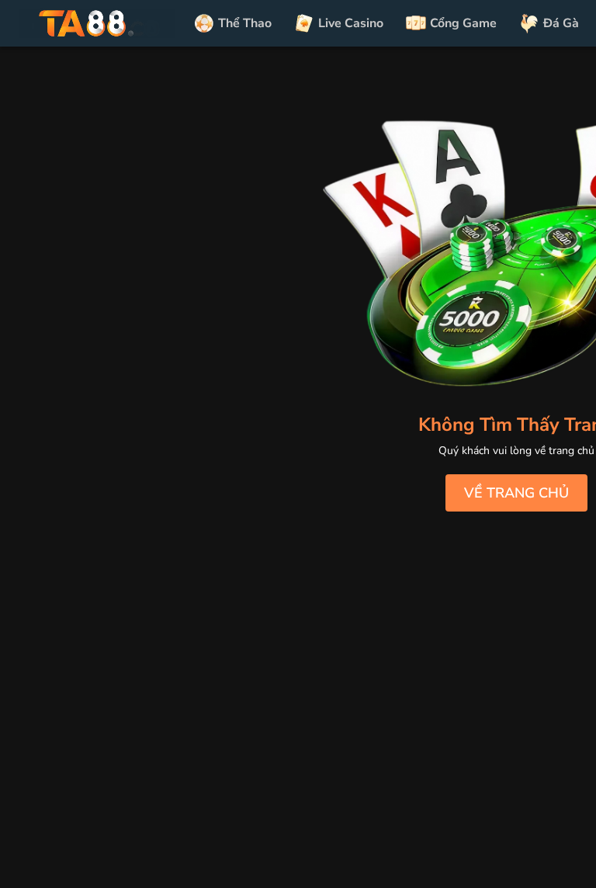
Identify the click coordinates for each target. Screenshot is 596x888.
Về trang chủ (516, 493)
